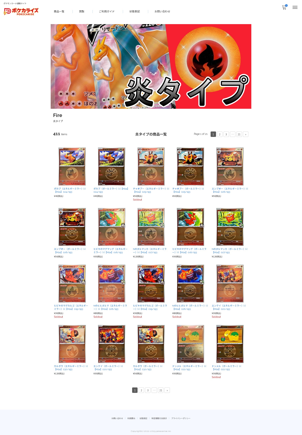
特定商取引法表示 (159, 418)
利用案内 (131, 418)
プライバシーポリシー (180, 418)
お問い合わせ (162, 11)
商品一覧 (59, 11)
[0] (284, 8)
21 (239, 134)
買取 (81, 11)
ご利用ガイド (107, 11)
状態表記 (134, 11)
